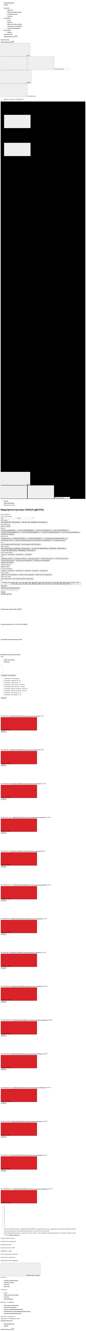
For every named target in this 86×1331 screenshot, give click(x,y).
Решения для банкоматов (46, 288)
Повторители (63, 342)
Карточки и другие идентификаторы (17, 379)
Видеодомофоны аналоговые (15, 354)
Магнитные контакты (54, 342)
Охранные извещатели (17, 405)
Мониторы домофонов (17, 395)
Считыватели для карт (17, 348)
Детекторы (14, 322)
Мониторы (10, 195)
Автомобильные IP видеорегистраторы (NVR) (23, 304)
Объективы (10, 171)
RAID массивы (15, 449)
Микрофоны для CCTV (17, 213)
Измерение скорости (16, 324)
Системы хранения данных (14, 336)
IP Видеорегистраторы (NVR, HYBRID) (21, 179)
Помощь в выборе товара (14, 12)
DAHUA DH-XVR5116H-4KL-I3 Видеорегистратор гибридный (29, 1087)
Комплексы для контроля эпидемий (17, 239)
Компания (7, 465)
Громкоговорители (16, 417)
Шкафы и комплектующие (14, 425)
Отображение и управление (21, 252)
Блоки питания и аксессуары (15, 431)
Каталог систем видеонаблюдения (13, 1309)
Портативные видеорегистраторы (16, 286)
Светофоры (14, 332)
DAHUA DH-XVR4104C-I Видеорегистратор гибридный (25, 716)
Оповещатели (11, 409)
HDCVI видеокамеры (16, 298)
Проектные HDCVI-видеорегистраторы (52, 286)
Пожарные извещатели (17, 407)
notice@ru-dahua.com (7, 1320)
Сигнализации (11, 340)
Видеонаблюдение (12, 157)
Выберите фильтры (13, 590)
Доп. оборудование (50, 223)
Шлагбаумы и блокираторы (18, 362)
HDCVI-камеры (15, 163)
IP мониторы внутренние (14, 223)
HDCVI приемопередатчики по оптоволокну (23, 270)
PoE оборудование (40, 229)
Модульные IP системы (36, 225)
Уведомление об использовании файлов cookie (17, 1311)
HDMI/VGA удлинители (17, 274)
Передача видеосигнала (25, 268)
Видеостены (14, 258)
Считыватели (23, 346)
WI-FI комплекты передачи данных (20, 276)
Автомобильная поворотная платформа (22, 302)
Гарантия (10, 16)
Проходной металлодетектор (15, 237)
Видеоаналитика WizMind (14, 250)
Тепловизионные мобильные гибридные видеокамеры (26, 310)
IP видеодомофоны (12, 221)
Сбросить (3, 590)
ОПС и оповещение (12, 401)
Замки (12, 385)
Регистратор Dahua (9, 659)
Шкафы (13, 427)
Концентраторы (43, 342)
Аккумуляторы (15, 435)
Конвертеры (14, 207)
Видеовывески (15, 254)
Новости (9, 32)
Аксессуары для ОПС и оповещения (17, 419)
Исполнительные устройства (15, 383)
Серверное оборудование (27, 292)
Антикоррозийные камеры (47, 248)
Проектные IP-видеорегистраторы (16, 288)
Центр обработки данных (37, 336)
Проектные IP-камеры (32, 288)
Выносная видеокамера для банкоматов (22, 290)
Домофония (10, 233)
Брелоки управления (13, 342)
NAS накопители (15, 451)
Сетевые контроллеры (13, 346)
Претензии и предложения (14, 26)
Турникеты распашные (17, 375)
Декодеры (68, 229)
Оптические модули (16, 280)
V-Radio (57, 229)
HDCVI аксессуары (23, 229)
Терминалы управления (17, 334)
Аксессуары (10, 227)
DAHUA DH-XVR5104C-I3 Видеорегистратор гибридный (25, 851)
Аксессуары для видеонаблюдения (17, 211)
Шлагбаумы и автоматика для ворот (17, 360)
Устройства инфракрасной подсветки (17, 175)
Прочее (13, 391)
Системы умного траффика (15, 318)
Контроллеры (11, 366)
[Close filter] (10, 514)
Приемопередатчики (16, 209)
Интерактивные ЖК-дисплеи (18, 262)
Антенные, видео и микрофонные (20, 443)
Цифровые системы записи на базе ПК (18, 191)
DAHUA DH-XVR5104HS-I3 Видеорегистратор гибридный (26, 918)
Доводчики (14, 387)
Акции (5, 457)
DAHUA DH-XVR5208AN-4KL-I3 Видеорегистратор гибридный (30, 1189)
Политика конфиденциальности (13, 1313)
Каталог (31, 113)
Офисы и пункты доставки (14, 24)
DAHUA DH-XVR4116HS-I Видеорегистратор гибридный (25, 783)
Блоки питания (15, 433)
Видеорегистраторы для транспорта (21, 189)
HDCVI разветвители (16, 272)
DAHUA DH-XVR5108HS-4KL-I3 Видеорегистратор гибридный (30, 1020)
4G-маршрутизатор (12, 229)
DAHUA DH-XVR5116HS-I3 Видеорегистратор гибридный (26, 1155)
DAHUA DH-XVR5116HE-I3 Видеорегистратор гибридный (26, 1121)
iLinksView (32, 229)
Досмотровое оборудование (15, 235)
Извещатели (22, 342)
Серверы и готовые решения (19, 193)
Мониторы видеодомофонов (19, 356)
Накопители (10, 447)
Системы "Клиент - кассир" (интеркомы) (18, 381)
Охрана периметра (12, 268)
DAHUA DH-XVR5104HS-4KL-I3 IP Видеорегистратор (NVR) (30, 885)
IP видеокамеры (11, 248)
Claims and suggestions (13, 28)
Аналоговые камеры (16, 167)
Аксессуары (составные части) (19, 364)
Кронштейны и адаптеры (21, 171)
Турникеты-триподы (16, 377)
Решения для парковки (13, 292)
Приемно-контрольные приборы (16, 411)
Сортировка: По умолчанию (8, 675)
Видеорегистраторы (12, 177)
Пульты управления (12, 197)
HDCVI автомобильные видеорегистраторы (23, 296)
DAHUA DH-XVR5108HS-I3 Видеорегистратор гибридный (26, 1053)
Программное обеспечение (33, 286)
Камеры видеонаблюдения (14, 159)
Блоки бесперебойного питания (19, 437)
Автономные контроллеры (18, 370)
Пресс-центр (7, 30)
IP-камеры (13, 161)
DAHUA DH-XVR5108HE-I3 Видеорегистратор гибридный (26, 986)
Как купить (7, 8)
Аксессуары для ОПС (17, 421)
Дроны (35, 250)
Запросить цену (8, 34)
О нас (9, 20)
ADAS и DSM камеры (16, 294)
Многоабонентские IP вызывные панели (18, 225)
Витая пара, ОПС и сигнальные (19, 441)
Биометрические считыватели (19, 352)
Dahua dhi (6, 661)
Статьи (6, 469)
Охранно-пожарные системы (15, 244)
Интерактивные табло (17, 264)
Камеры (13, 326)
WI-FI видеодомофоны (27, 223)
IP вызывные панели (16, 397)
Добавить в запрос (6, 729)
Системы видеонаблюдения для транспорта (47, 292)
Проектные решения (13, 246)
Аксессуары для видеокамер (19, 215)
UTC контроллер (50, 229)
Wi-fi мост (62, 229)
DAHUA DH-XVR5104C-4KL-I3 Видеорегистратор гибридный (29, 817)
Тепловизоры (11, 242)
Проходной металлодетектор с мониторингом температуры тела (42, 237)
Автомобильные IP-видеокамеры (20, 306)
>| (4, 1225)
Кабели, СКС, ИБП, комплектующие (17, 423)
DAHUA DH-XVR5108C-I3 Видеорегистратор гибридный (25, 952)
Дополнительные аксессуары (64, 223)
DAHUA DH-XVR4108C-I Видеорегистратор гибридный (25, 749)
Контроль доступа (16, 316)
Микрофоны (18, 231)
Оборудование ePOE (50, 250)
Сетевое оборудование (13, 338)
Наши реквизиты (8, 1299)
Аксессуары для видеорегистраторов (21, 217)
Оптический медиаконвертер (19, 282)
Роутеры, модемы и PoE (14, 453)
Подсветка (13, 330)
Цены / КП (10, 10)
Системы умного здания (14, 312)
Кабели (9, 439)
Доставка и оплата (12, 14)
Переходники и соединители (19, 445)
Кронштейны (10, 231)
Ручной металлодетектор (67, 237)
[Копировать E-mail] (16, 36)
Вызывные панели (16, 358)
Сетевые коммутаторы (40, 231)
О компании (7, 18)
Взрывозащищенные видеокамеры (64, 248)
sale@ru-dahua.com (9, 36)
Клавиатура (74, 229)
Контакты (9, 22)
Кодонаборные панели (17, 350)
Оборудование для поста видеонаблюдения (68, 250)
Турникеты (10, 373)
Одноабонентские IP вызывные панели (54, 225)
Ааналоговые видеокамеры (18, 300)
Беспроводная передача (17, 278)
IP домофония (11, 393)
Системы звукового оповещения (16, 415)
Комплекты (36, 342)
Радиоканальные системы (14, 413)
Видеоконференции (27, 250)
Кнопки (13, 389)
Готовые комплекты (39, 223)
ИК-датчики (29, 342)
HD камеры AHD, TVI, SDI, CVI (19, 165)
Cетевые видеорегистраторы (25, 248)
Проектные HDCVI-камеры (70, 286)
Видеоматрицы (15, 256)
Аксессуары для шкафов (17, 429)
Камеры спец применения (18, 169)
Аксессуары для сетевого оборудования (18, 219)
